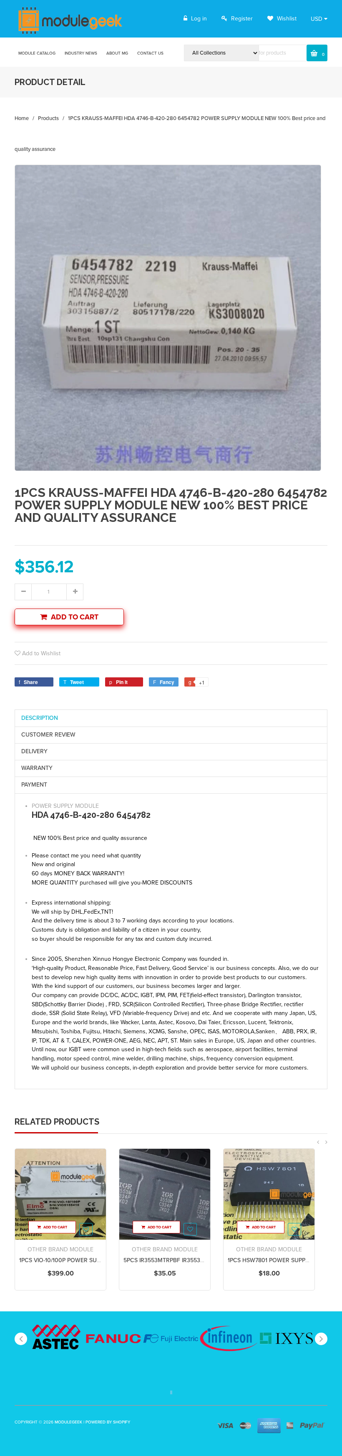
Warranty (37, 768)
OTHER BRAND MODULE (60, 1249)
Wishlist (286, 18)
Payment (34, 784)
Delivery (34, 751)
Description (39, 718)
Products (48, 118)
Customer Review (48, 734)
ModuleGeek (68, 1422)
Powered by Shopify (108, 1422)
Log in (199, 18)
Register (242, 18)
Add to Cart (74, 617)
